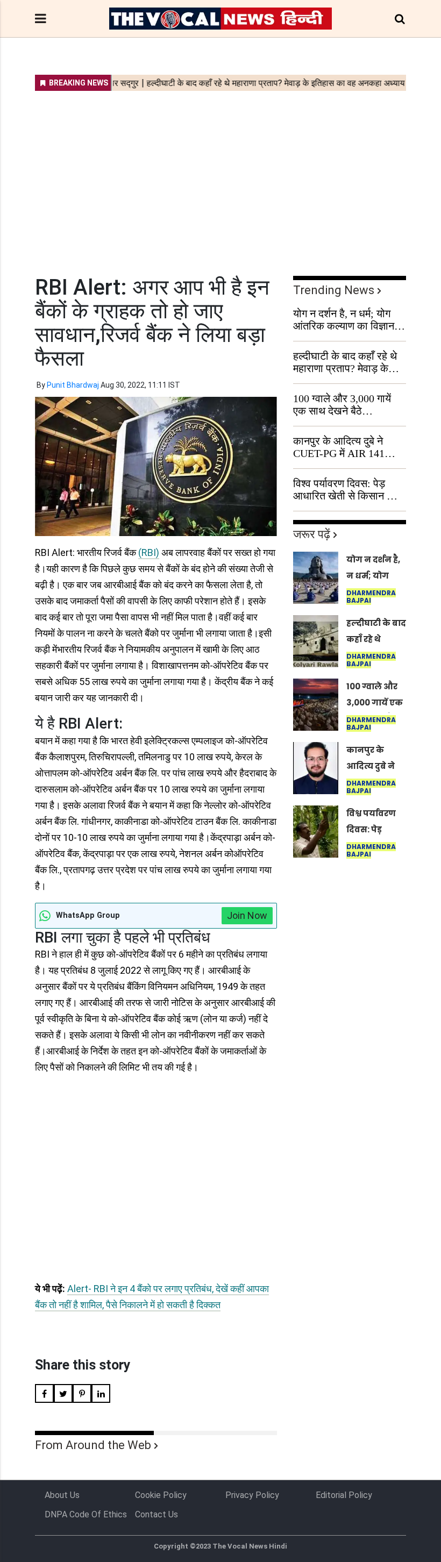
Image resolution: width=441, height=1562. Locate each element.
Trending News (333, 290)
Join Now (247, 915)
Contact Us (156, 1514)
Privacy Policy (252, 1495)
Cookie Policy (161, 1495)
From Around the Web (93, 1445)
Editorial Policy (344, 1495)
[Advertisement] (220, 176)
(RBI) (148, 552)
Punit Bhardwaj (73, 385)
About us (62, 1495)
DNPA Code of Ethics (86, 1514)
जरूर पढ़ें (311, 534)
